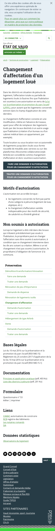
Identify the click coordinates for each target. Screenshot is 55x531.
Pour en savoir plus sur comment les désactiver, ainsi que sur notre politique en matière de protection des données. (24, 21)
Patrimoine (8, 519)
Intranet (7, 503)
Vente (8, 323)
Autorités (6, 32)
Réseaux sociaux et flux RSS (16, 494)
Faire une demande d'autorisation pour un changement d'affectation (27, 166)
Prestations (37, 32)
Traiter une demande (17, 281)
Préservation (45, 60)
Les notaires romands (13, 422)
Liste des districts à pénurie (16, 381)
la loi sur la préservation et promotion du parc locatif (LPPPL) (26, 104)
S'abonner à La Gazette (14, 491)
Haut (46, 460)
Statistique (8, 485)
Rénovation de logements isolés (20, 297)
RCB (5, 419)
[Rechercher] (49, 38)
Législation (15, 32)
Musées (7, 516)
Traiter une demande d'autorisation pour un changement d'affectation (28, 176)
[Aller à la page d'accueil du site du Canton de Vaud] (27, 46)
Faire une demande (16, 276)
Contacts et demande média (16, 488)
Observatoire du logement (16, 441)
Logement (34, 60)
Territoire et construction (18, 60)
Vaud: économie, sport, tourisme (19, 513)
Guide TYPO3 (9, 500)
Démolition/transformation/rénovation (24, 271)
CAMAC (6, 416)
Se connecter (12, 38)
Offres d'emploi (26, 32)
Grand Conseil (10, 466)
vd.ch (5, 60)
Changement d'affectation (18, 302)
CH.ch (6, 522)
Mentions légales (11, 497)
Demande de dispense (18, 292)
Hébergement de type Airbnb (19, 318)
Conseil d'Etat (9, 469)
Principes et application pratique (19, 378)
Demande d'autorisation (19, 308)
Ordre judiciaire (10, 472)
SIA (4, 425)
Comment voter (10, 475)
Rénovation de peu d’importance (21, 287)
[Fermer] (51, 3)
